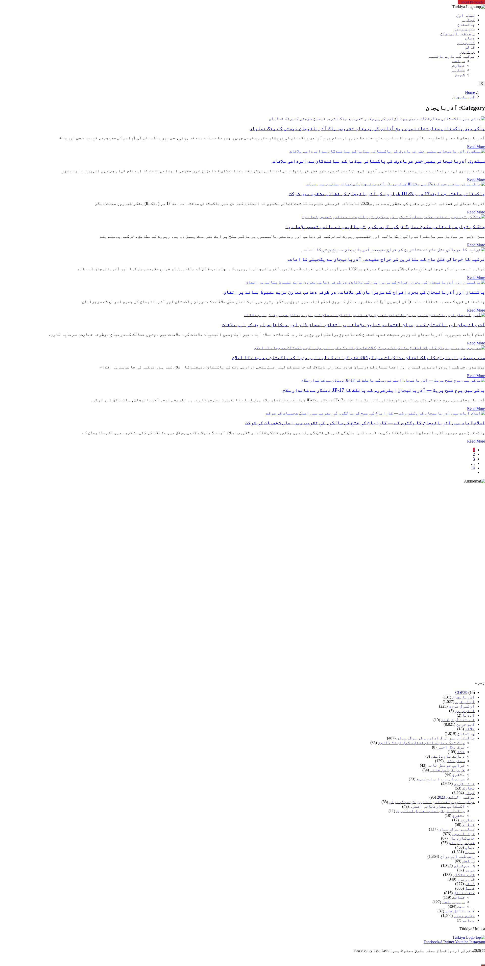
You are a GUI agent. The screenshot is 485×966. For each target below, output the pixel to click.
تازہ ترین (464, 783)
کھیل (470, 888)
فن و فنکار (464, 874)
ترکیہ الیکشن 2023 (456, 797)
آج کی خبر (465, 701)
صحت (461, 906)
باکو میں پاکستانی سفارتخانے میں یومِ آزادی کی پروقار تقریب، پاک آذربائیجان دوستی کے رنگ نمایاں (367, 128)
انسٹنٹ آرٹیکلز (458, 720)
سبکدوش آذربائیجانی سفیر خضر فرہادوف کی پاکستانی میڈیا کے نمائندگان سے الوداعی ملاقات (379, 161)
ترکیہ (468, 20)
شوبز (460, 74)
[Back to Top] (483, 965)
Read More (476, 146)
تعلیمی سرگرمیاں (457, 829)
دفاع (470, 38)
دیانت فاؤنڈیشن (448, 756)
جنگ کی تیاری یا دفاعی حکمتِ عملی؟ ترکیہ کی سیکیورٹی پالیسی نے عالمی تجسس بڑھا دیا (385, 226)
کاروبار (466, 42)
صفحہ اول (465, 15)
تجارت (458, 65)
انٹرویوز (465, 711)
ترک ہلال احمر (451, 747)
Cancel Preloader (471, 2)
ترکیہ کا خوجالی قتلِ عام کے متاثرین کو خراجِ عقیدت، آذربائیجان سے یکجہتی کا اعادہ (386, 259)
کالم (470, 47)
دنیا (470, 852)
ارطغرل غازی (462, 706)
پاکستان (466, 24)
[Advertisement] (333, 579)
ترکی (470, 793)
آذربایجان (463, 97)
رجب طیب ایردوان (457, 33)
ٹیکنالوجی (463, 833)
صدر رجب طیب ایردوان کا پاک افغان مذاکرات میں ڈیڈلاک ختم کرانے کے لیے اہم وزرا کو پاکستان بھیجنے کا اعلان (358, 357)
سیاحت (458, 61)
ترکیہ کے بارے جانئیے (452, 56)
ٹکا (461, 752)
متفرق (458, 774)
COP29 (461, 692)
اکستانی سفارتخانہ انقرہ (437, 806)
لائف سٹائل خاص (460, 911)
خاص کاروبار (462, 838)
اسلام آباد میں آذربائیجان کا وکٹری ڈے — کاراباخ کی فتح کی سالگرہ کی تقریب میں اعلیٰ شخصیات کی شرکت (365, 422)
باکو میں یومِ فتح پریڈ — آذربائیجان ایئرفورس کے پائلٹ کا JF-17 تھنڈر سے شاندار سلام (383, 390)
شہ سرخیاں (464, 865)
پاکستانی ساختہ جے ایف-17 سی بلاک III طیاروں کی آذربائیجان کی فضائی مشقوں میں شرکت (387, 193)
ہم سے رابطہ (241, 959)
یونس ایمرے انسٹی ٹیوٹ (440, 779)
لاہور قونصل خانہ (447, 770)
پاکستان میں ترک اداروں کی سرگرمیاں (436, 738)
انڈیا (468, 715)
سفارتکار (455, 761)
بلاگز (470, 729)
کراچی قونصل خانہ (446, 765)
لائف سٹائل (464, 893)
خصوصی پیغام (462, 843)
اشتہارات (211, 959)
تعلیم (458, 70)
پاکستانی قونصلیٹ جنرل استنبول (430, 811)
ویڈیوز (467, 52)
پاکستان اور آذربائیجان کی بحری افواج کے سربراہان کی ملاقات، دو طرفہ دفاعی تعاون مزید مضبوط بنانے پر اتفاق (354, 292)
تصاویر (467, 820)
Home (470, 92)
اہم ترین (465, 724)
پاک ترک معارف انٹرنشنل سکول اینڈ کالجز (421, 742)
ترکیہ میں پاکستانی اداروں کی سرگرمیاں (432, 802)
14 (473, 468)
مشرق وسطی (464, 29)
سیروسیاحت (453, 902)
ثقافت (458, 897)
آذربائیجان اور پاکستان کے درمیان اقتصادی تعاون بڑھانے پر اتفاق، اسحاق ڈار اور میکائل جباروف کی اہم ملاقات (353, 324)
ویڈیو (468, 920)
